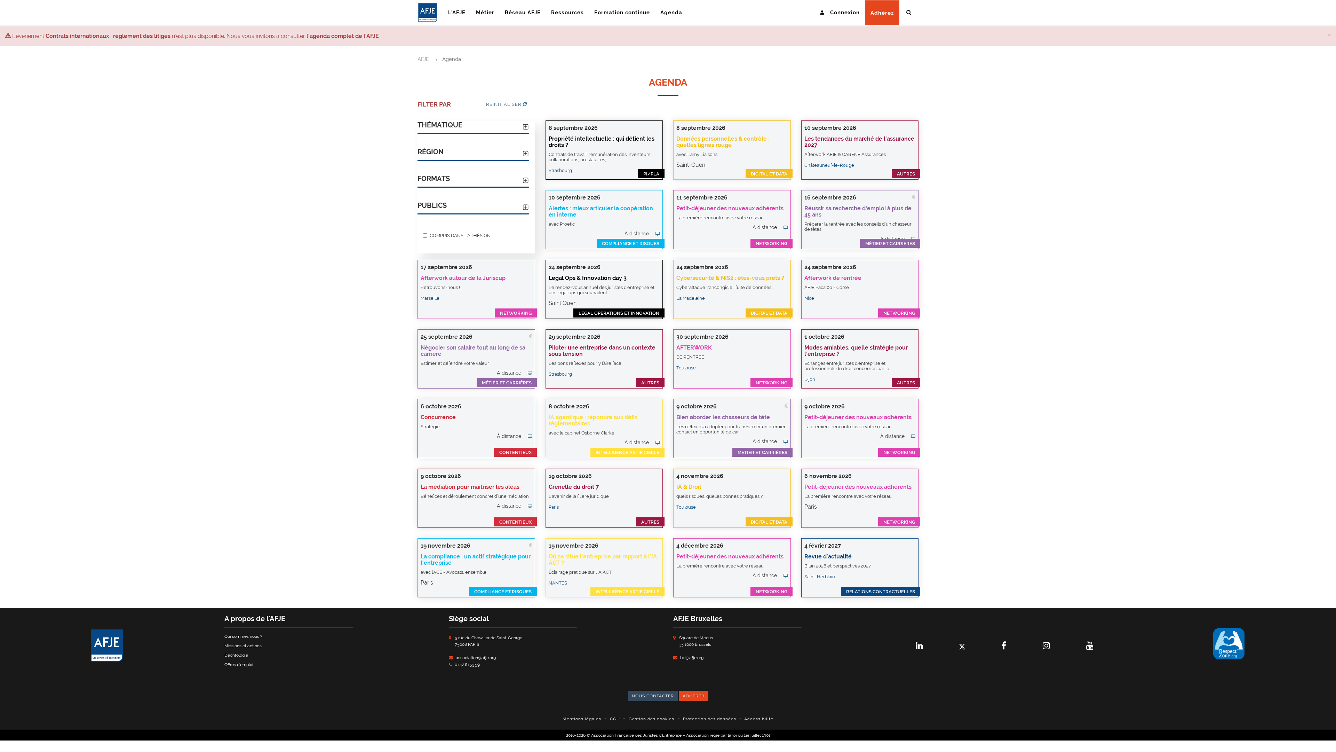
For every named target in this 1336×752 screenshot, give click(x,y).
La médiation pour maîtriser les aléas (470, 487)
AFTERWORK (694, 347)
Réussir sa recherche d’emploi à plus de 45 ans (858, 211)
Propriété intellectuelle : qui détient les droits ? (601, 141)
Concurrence (438, 417)
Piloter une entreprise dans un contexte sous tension (602, 350)
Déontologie (236, 655)
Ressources (567, 12)
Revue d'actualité (828, 556)
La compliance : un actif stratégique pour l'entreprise (476, 559)
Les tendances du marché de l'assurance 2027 (859, 141)
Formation (622, 12)
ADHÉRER (694, 696)
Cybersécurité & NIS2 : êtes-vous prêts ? (730, 278)
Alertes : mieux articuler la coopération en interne (601, 211)
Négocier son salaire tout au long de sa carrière (473, 350)
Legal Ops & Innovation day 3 (588, 278)
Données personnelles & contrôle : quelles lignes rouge (723, 141)
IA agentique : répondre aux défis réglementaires (593, 420)
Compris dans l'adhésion (460, 235)
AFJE (423, 59)
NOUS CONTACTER (653, 696)
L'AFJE (457, 12)
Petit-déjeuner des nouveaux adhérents (730, 208)
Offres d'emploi (238, 664)
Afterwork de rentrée (832, 278)
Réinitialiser (504, 104)
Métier (485, 12)
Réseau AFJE (523, 12)
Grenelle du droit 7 (574, 487)
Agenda (671, 12)
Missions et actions (243, 645)
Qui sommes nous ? (243, 636)
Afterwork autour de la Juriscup (463, 278)
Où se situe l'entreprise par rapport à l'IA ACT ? (603, 559)
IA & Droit (688, 487)
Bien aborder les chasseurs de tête (723, 417)
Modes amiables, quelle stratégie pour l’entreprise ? (856, 350)
